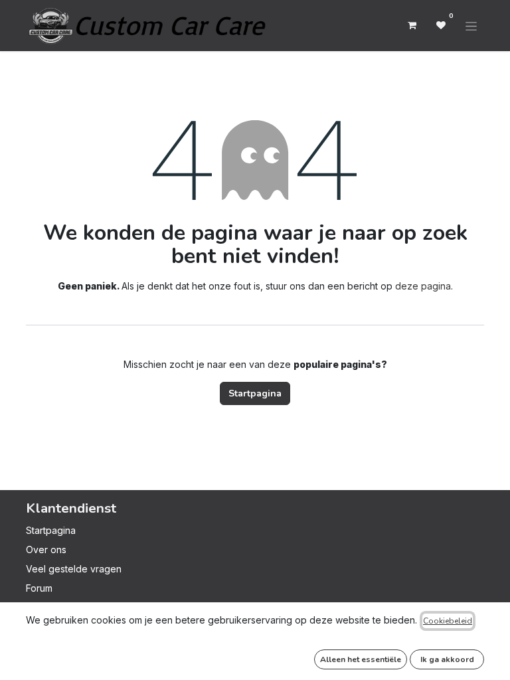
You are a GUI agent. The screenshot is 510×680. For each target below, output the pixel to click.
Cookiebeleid (447, 621)
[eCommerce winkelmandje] (412, 25)
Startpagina (255, 393)
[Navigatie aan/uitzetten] (471, 25)
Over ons (46, 549)
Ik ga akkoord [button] (447, 659)
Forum (39, 588)
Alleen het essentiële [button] (360, 659)
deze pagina (423, 286)
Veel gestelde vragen (74, 568)
